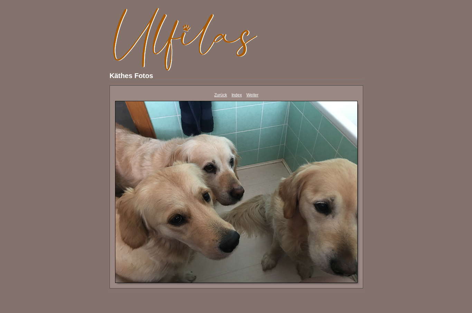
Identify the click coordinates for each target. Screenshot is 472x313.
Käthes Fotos (131, 75)
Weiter (252, 95)
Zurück (220, 95)
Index (237, 95)
